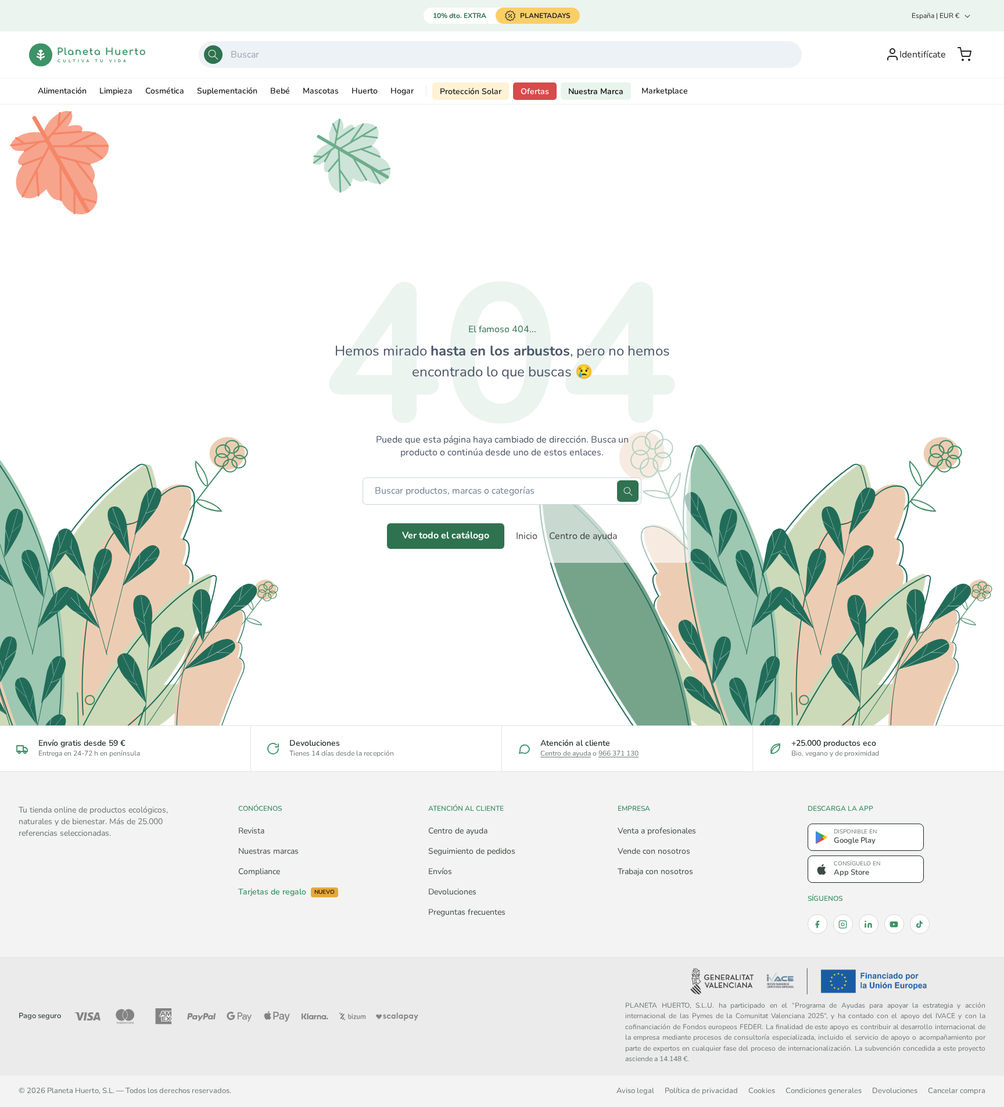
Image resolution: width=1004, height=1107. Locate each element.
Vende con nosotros (654, 851)
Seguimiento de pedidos (471, 851)
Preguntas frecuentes (466, 912)
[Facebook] (817, 924)
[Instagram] (843, 924)
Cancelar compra (956, 1090)
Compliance (259, 871)
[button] (964, 54)
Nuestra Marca (595, 91)
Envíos (440, 871)
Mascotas (321, 90)
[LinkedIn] (868, 924)
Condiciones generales (824, 1090)
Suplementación (227, 90)
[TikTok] (920, 924)
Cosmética (164, 90)
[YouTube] (894, 924)
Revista (251, 830)
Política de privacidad (701, 1090)
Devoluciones (452, 891)
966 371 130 (618, 753)
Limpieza (115, 90)
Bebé (280, 90)
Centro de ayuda (583, 536)
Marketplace (664, 90)
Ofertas (535, 91)
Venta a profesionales (657, 830)
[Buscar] (213, 54)
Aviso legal (635, 1090)
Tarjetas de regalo (286, 892)
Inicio (526, 536)
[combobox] (500, 54)
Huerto (365, 90)
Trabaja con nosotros (655, 871)
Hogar (402, 90)
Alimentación (62, 90)
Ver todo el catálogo (445, 535)
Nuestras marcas (268, 851)
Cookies (761, 1090)
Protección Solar (470, 91)
